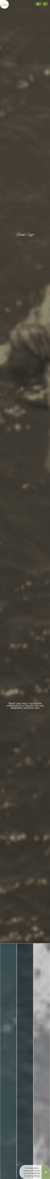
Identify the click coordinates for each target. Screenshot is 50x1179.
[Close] (46, 1172)
